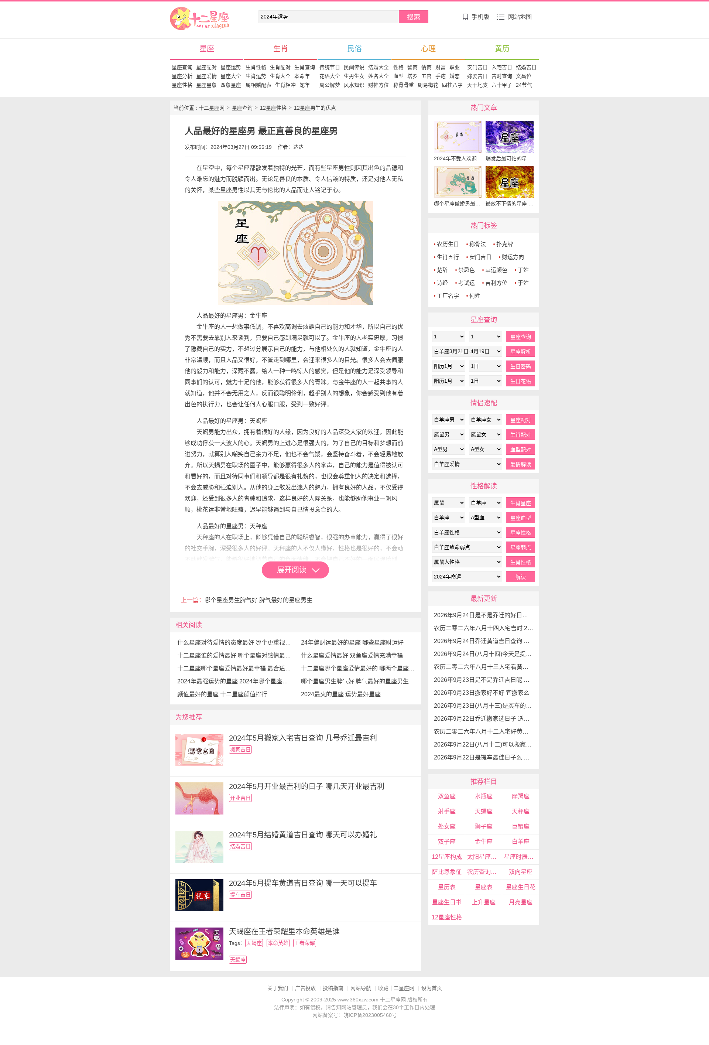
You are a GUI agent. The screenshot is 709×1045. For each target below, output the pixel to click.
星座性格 (182, 85)
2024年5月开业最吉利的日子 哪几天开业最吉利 (306, 786)
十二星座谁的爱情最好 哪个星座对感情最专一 (235, 655)
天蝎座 (254, 943)
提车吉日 (240, 895)
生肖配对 (280, 67)
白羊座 (521, 842)
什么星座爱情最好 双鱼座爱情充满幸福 (352, 655)
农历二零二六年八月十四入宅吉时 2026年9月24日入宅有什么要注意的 (484, 628)
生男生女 (354, 76)
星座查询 (182, 67)
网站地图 (520, 17)
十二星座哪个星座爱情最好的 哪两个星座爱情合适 (359, 668)
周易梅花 (428, 85)
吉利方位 (496, 283)
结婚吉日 (526, 67)
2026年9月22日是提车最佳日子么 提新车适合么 (484, 757)
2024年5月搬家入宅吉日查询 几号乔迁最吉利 (303, 738)
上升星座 (484, 902)
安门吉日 (477, 67)
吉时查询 (501, 76)
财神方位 (378, 85)
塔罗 (412, 76)
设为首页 (431, 988)
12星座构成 (447, 857)
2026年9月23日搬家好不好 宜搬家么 (482, 693)
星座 (206, 49)
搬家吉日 (240, 749)
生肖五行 (448, 257)
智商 (412, 67)
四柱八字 (452, 85)
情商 (426, 67)
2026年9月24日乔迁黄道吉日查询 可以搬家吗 (484, 641)
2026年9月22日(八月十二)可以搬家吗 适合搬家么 (484, 744)
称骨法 (477, 244)
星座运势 (230, 67)
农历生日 (448, 244)
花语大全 (329, 76)
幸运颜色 (496, 270)
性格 (398, 67)
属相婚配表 (258, 85)
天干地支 (477, 85)
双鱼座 (447, 796)
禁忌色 (466, 270)
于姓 (523, 283)
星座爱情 (206, 76)
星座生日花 (520, 887)
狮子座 (484, 826)
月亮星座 (520, 902)
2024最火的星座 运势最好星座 (341, 694)
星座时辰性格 (521, 857)
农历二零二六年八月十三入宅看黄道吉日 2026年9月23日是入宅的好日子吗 (484, 667)
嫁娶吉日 (477, 76)
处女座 (447, 826)
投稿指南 (333, 988)
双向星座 (520, 872)
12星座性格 (273, 108)
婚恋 (454, 76)
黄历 (502, 49)
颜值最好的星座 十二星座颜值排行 (222, 694)
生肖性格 (256, 67)
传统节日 (329, 67)
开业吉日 (240, 798)
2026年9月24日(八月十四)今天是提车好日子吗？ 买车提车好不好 (484, 654)
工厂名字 (448, 296)
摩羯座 (521, 796)
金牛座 (484, 842)
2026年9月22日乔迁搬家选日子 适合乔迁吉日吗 (484, 719)
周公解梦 (329, 85)
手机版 (480, 17)
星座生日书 (447, 902)
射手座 (447, 811)
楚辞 (442, 270)
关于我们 (277, 988)
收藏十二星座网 (396, 988)
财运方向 (513, 257)
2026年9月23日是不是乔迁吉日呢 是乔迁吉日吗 (484, 680)
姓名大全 (378, 76)
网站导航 (360, 988)
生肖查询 (304, 67)
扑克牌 (504, 244)
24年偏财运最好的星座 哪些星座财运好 (352, 642)
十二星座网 (183, 10)
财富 (440, 67)
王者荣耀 (304, 943)
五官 (426, 76)
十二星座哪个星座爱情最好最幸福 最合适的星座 (235, 668)
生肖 (280, 49)
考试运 (466, 283)
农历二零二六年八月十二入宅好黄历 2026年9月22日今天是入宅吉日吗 (484, 731)
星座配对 (206, 67)
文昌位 (523, 76)
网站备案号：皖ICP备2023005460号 (354, 1015)
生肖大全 (280, 76)
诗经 (442, 283)
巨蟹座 (521, 826)
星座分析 (182, 76)
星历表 (447, 887)
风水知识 (354, 85)
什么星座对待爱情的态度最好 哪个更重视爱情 (235, 642)
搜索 (413, 17)
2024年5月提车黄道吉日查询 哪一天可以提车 (303, 883)
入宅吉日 (501, 67)
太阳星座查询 (484, 857)
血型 (398, 76)
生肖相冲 (285, 85)
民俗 (354, 49)
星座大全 (230, 76)
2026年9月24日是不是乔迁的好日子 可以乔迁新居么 (484, 615)
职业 (454, 67)
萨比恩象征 (447, 872)
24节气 (524, 85)
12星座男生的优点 (315, 108)
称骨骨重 (403, 85)
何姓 (474, 296)
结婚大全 (378, 67)
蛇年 (304, 85)
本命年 (302, 76)
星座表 (484, 887)
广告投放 (305, 988)
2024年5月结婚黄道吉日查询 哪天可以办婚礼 (303, 835)
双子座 (447, 842)
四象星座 (230, 85)
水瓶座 (484, 796)
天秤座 (521, 811)
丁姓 (523, 270)
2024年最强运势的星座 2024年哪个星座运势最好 (235, 681)
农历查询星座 (484, 872)
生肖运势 (256, 76)
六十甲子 (501, 85)
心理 (428, 49)
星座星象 (206, 85)
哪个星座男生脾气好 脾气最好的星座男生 (258, 600)
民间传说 (354, 67)
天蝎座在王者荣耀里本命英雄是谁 (284, 932)
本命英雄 (278, 943)
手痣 (440, 76)
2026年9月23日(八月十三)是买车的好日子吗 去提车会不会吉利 (484, 706)
